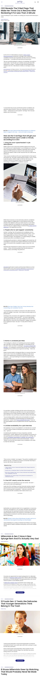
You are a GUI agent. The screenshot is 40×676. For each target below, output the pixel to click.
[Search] (35, 2)
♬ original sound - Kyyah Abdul (23, 270)
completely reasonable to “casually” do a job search (21, 437)
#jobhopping (18, 269)
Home (2, 5)
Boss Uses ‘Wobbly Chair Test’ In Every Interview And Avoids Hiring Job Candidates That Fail (20, 473)
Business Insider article (15, 577)
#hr (23, 70)
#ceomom (6, 71)
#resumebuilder (11, 71)
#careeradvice (6, 270)
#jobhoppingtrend (30, 269)
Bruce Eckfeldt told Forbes (23, 420)
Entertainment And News (9, 5)
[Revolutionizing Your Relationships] (20, 2)
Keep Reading (20, 592)
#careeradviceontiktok (13, 270)
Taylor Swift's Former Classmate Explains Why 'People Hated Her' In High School (20, 468)
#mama (33, 70)
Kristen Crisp (3, 608)
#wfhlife (29, 70)
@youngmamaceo (7, 69)
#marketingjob (16, 71)
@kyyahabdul (6, 266)
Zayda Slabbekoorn (4, 19)
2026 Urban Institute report (11, 582)
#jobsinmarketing (22, 71)
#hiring (27, 71)
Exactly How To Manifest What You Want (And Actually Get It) (19, 470)
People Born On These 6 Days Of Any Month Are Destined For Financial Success (19, 476)
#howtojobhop (24, 269)
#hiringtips (26, 70)
